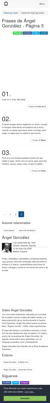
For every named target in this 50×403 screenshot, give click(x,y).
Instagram (24, 382)
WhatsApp (17, 33)
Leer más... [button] (30, 392)
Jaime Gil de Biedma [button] (27, 230)
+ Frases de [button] (36, 106)
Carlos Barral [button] (9, 230)
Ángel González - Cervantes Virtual (18, 369)
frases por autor (11, 12)
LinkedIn (44, 33)
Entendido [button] (25, 398)
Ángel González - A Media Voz (16, 362)
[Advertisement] (25, 62)
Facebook (27, 33)
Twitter (35, 33)
